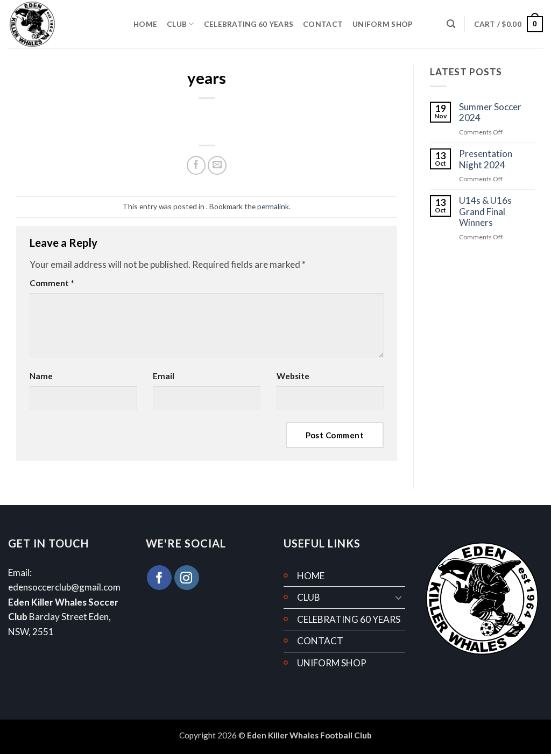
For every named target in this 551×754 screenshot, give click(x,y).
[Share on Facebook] (196, 165)
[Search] (451, 24)
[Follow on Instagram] (186, 577)
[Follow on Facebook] (159, 577)
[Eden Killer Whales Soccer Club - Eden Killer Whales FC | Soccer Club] (62, 24)
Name (41, 376)
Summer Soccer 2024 (490, 113)
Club (177, 24)
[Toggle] (398, 597)
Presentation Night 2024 (485, 159)
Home (145, 24)
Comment (52, 283)
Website (293, 376)
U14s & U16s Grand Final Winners (485, 211)
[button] (508, 24)
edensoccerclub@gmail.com (64, 587)
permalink (273, 206)
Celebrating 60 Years (248, 24)
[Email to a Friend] (217, 165)
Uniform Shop (382, 24)
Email (163, 376)
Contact (323, 24)
